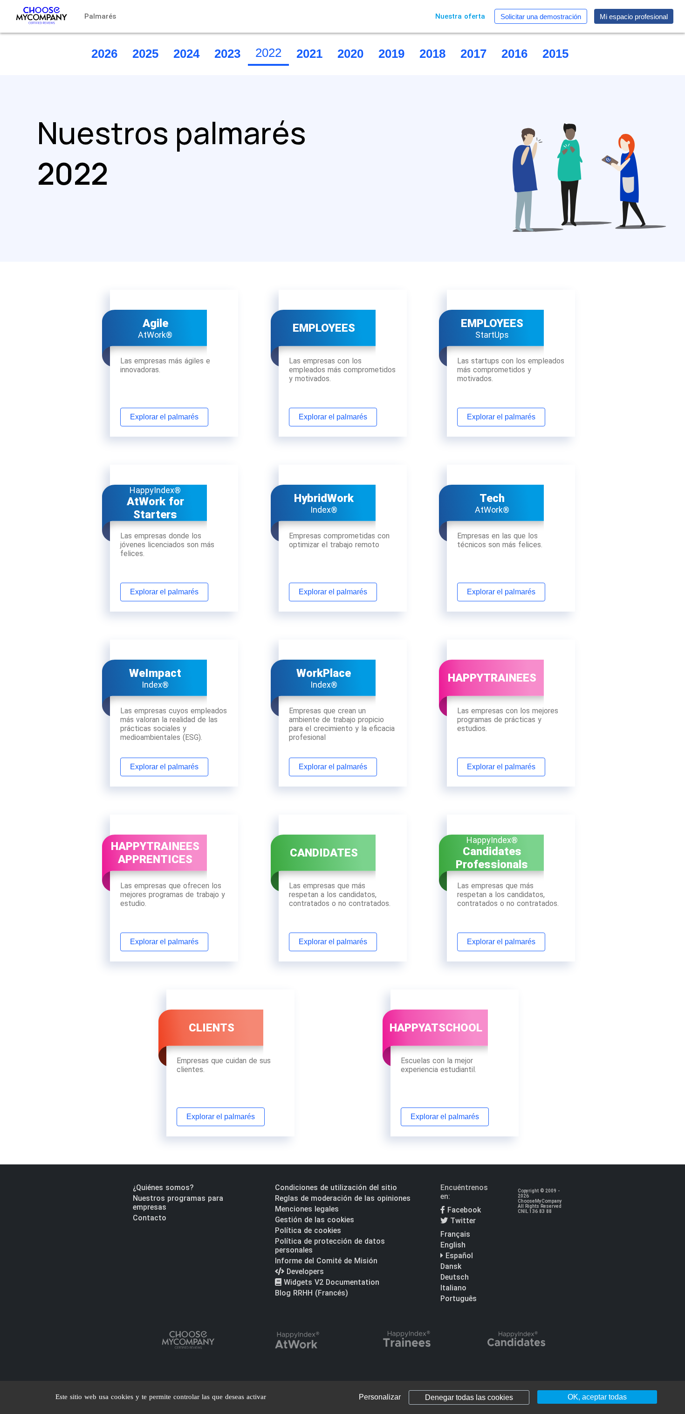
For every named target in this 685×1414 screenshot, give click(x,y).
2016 (514, 54)
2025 (145, 54)
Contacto (149, 1217)
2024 (186, 54)
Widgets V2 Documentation (330, 1282)
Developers (304, 1271)
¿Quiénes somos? (163, 1187)
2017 (473, 54)
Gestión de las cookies (314, 1219)
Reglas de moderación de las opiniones (343, 1198)
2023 (227, 54)
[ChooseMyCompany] (188, 1341)
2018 (432, 54)
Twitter (462, 1220)
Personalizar (380, 1397)
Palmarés (100, 16)
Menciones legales (307, 1209)
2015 (555, 54)
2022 (268, 53)
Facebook (463, 1209)
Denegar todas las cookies (469, 1397)
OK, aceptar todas (597, 1397)
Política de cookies (308, 1230)
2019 (391, 54)
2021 (309, 54)
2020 (350, 54)
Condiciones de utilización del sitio (336, 1187)
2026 (104, 54)
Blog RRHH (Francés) (311, 1293)
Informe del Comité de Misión (326, 1260)
